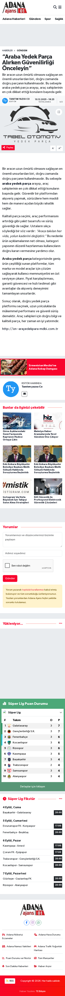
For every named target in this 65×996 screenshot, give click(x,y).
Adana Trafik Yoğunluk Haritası (48, 948)
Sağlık (59, 19)
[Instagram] (32, 922)
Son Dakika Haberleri (17, 966)
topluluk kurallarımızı (33, 590)
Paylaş (9, 147)
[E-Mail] (24, 394)
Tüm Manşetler (46, 958)
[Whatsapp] (38, 922)
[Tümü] (60, 623)
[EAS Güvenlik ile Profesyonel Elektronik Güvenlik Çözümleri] (48, 486)
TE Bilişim (41, 991)
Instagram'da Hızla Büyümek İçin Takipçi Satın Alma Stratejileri (16, 500)
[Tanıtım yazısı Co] (11, 389)
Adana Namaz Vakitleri (19, 946)
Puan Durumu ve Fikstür (18, 958)
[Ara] (55, 7)
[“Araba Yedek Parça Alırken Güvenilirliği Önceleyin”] (32, 125)
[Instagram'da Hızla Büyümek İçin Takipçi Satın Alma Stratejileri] (17, 486)
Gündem (35, 19)
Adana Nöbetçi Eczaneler (12, 936)
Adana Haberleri (13, 19)
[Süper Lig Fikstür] (60, 798)
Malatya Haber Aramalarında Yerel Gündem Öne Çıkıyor (46, 434)
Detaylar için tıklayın (32, 786)
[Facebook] (26, 922)
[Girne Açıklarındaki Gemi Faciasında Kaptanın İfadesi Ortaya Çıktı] (17, 420)
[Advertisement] (32, 663)
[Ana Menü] (60, 7)
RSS (11, 981)
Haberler (7, 50)
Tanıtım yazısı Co (32, 386)
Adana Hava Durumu (49, 934)
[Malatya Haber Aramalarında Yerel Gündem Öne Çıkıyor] (48, 420)
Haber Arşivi (44, 966)
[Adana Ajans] (14, 7)
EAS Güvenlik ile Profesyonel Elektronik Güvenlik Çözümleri (47, 500)
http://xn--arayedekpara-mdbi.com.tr (30, 329)
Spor (47, 19)
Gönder (10, 578)
